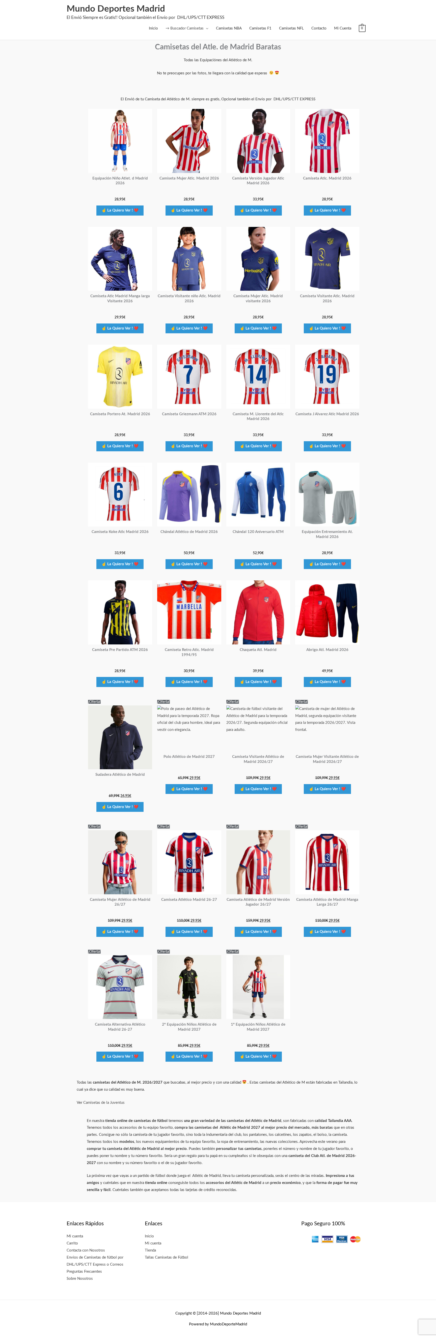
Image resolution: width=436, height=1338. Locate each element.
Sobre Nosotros (80, 1279)
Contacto (318, 28)
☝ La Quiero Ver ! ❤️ (120, 210)
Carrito (72, 1243)
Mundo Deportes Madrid (116, 9)
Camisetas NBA (229, 28)
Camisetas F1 (260, 28)
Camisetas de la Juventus (104, 1103)
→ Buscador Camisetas (185, 28)
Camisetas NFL (291, 28)
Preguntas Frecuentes (84, 1271)
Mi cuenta (75, 1236)
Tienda (150, 1250)
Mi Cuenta (342, 28)
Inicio (153, 28)
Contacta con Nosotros (86, 1250)
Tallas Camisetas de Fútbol (166, 1257)
